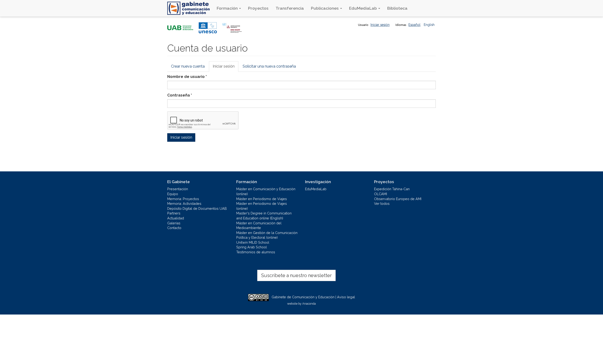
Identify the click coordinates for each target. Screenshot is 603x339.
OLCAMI (380, 194)
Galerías (173, 223)
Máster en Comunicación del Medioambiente (258, 225)
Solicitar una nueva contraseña (269, 66)
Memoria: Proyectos (183, 199)
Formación (228, 8)
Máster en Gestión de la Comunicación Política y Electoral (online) (266, 235)
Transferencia (290, 8)
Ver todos (382, 204)
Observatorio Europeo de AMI (397, 199)
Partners (173, 213)
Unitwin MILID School (252, 242)
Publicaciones (325, 8)
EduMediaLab (363, 8)
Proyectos (258, 8)
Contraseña (179, 95)
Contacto (174, 228)
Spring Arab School (251, 247)
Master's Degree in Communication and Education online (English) (264, 215)
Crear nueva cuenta (188, 66)
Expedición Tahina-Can (392, 189)
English (429, 25)
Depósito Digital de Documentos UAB (197, 208)
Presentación (177, 189)
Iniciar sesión (380, 25)
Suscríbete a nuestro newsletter (296, 275)
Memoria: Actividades (184, 204)
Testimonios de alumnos (255, 252)
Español (414, 25)
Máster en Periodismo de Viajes (261, 199)
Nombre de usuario (187, 76)
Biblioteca (397, 8)
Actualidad (175, 218)
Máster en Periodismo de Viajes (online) (261, 206)
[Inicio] (190, 8)
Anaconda (309, 303)
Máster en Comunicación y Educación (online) (265, 191)
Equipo (172, 194)
